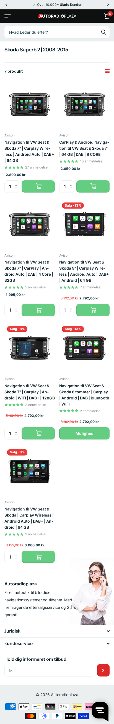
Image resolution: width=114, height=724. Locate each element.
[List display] (107, 71)
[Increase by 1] (17, 182)
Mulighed (85, 433)
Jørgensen (103, 32)
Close (57, 631)
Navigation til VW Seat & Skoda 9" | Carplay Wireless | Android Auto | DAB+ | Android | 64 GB (84, 271)
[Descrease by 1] (17, 191)
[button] (6, 4)
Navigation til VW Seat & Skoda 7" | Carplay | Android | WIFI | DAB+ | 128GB (29, 391)
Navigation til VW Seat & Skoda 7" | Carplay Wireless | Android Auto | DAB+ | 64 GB (29, 151)
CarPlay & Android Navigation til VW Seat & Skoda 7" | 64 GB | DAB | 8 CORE (84, 148)
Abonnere (103, 670)
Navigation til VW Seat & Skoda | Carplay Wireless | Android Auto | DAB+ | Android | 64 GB (29, 518)
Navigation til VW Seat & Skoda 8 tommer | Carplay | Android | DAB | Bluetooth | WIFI (84, 394)
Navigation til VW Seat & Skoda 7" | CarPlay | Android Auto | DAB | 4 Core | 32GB (28, 271)
